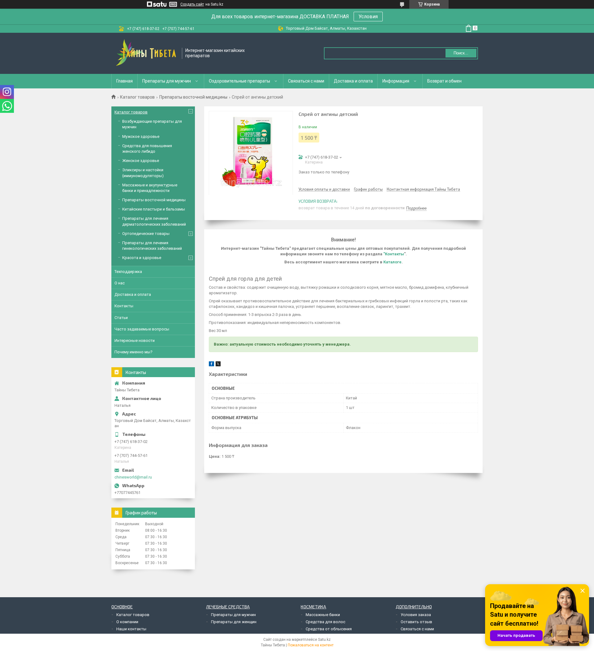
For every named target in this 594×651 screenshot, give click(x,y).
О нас (119, 283)
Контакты (123, 306)
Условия (368, 16)
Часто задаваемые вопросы (141, 329)
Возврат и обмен (444, 81)
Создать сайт (192, 4)
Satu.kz (324, 639)
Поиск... (461, 53)
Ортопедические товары (146, 233)
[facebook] (211, 365)
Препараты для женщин (233, 621)
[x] (218, 365)
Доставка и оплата (353, 81)
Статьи (121, 317)
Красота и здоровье (141, 257)
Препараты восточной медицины (193, 97)
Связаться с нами (306, 81)
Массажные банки (323, 614)
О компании (127, 621)
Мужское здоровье (140, 136)
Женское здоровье (140, 160)
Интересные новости (134, 340)
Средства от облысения (329, 629)
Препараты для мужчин (166, 81)
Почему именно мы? (133, 352)
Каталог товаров (137, 97)
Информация (395, 81)
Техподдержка (128, 271)
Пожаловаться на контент (311, 645)
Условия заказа (416, 614)
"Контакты (393, 254)
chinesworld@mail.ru (133, 477)
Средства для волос (325, 621)
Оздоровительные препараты (239, 81)
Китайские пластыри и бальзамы (153, 209)
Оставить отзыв (416, 621)
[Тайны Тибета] (147, 53)
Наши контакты (131, 629)
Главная (124, 81)
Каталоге (392, 262)
